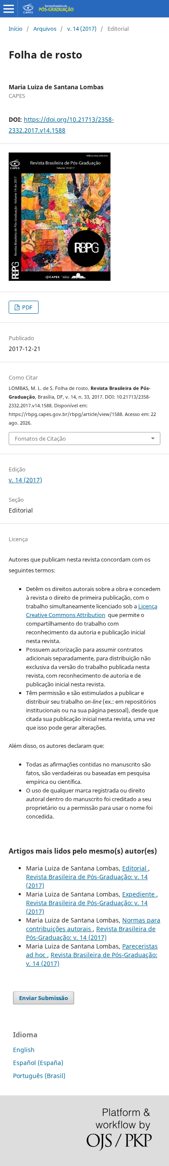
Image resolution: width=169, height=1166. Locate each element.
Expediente (139, 894)
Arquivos (44, 28)
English (24, 1050)
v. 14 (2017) (82, 28)
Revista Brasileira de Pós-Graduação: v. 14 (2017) (91, 933)
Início (16, 28)
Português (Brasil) (39, 1076)
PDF (26, 307)
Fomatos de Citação (40, 438)
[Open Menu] (8, 8)
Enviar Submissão (43, 998)
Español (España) (38, 1063)
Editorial (135, 868)
